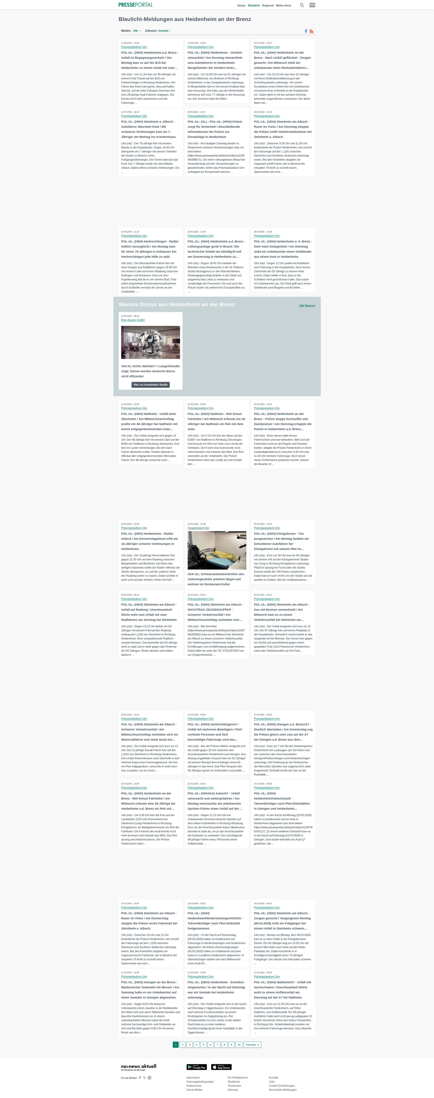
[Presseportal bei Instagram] (148, 1077)
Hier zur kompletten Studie (151, 384)
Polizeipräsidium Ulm (134, 47)
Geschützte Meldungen (283, 1089)
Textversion (234, 1085)
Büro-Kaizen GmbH (133, 320)
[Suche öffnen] (302, 5)
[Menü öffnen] (312, 5)
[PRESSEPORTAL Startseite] (136, 5)
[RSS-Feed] (311, 31)
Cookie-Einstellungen (282, 1085)
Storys (241, 5)
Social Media (194, 1089)
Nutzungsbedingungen (200, 1081)
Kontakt (273, 1077)
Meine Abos (283, 5)
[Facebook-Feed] (306, 31)
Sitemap (233, 1089)
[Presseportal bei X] (143, 1078)
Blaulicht (254, 5)
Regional (268, 5)
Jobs (272, 1081)
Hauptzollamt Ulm (198, 528)
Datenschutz (194, 1085)
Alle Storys (306, 305)
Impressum (193, 1077)
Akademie (234, 1081)
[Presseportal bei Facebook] (139, 1078)
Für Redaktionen (238, 1077)
